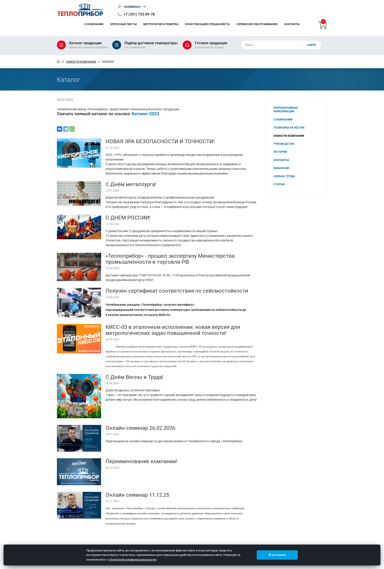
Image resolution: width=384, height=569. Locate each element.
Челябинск (132, 7)
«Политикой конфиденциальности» (132, 559)
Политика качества (289, 127)
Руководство (284, 144)
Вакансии (281, 168)
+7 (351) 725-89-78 (139, 14)
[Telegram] (65, 129)
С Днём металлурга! (131, 184)
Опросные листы (123, 24)
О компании (93, 24)
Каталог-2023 (145, 113)
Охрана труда (284, 176)
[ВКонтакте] (59, 129)
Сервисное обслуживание (257, 24)
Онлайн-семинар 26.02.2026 (140, 427)
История (280, 152)
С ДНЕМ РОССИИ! (128, 217)
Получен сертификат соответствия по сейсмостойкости (177, 290)
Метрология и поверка (160, 24)
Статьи (279, 184)
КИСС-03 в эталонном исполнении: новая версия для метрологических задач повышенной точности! (173, 330)
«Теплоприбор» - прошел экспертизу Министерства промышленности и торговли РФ (170, 258)
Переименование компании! (141, 461)
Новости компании (81, 62)
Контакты (292, 24)
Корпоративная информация (286, 109)
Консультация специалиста (207, 24)
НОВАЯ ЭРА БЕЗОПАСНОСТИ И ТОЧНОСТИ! (160, 141)
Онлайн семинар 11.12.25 (137, 494)
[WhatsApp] (72, 129)
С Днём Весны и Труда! (134, 376)
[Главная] (58, 61)
